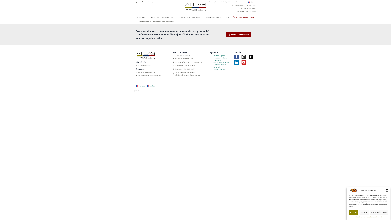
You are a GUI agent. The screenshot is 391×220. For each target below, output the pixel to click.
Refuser (364, 212)
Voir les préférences (379, 212)
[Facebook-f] (236, 57)
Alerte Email (218, 2)
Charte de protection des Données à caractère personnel (221, 65)
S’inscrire (211, 2)
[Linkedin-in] (236, 62)
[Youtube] (244, 62)
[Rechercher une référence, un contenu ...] (135, 1)
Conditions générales (220, 58)
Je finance (237, 2)
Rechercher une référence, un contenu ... (149, 2)
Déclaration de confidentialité (374, 217)
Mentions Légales (219, 56)
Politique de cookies (359, 217)
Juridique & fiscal (227, 2)
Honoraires (217, 60)
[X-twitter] (251, 57)
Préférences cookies (220, 69)
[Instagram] (244, 57)
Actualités (244, 2)
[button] (387, 191)
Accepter (353, 212)
